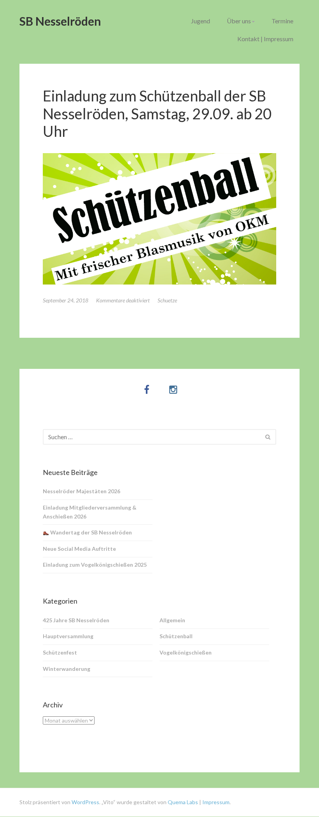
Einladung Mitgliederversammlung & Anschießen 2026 (90, 512)
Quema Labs (182, 802)
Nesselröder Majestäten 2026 (81, 491)
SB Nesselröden (60, 21)
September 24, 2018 (65, 300)
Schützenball (176, 636)
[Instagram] (173, 389)
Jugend (200, 20)
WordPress (85, 802)
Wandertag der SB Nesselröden (90, 532)
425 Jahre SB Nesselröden (76, 620)
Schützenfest (60, 652)
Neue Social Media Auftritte (79, 548)
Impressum (216, 802)
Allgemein (172, 620)
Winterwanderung (66, 668)
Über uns (239, 20)
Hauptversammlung (68, 636)
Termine (282, 20)
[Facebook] (147, 389)
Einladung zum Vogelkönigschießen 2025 (95, 564)
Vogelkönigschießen (186, 652)
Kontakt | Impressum (265, 38)
